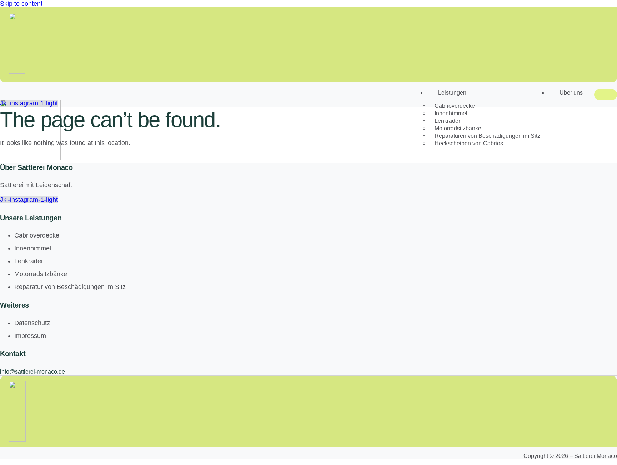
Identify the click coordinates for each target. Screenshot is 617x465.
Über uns (571, 93)
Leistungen (452, 93)
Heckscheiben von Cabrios (469, 143)
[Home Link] (30, 158)
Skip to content (21, 3)
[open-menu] (605, 94)
